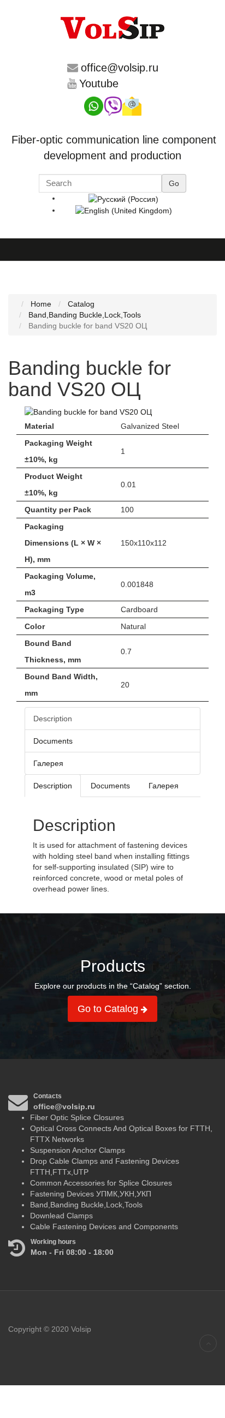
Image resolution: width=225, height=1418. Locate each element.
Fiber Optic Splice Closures (77, 1117)
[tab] (53, 785)
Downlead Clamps (61, 1215)
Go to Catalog (109, 1008)
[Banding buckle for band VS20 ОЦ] (88, 411)
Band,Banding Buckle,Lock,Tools (86, 1204)
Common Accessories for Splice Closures (101, 1182)
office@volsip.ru (119, 68)
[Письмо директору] (131, 105)
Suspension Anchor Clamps (77, 1150)
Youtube (99, 83)
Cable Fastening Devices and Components (104, 1226)
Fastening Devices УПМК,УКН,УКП (90, 1193)
